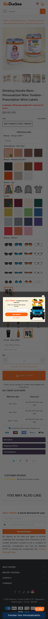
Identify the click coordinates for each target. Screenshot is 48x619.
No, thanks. (16, 318)
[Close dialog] (43, 296)
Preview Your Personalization (24, 615)
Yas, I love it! (16, 314)
